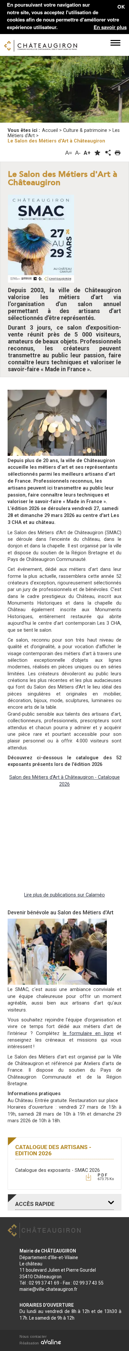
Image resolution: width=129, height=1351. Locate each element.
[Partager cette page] (107, 153)
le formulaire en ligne (88, 1033)
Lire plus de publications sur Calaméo (64, 895)
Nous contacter (33, 1336)
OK (121, 6)
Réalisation (30, 1343)
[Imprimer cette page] (117, 153)
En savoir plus (110, 27)
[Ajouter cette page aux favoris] (97, 153)
